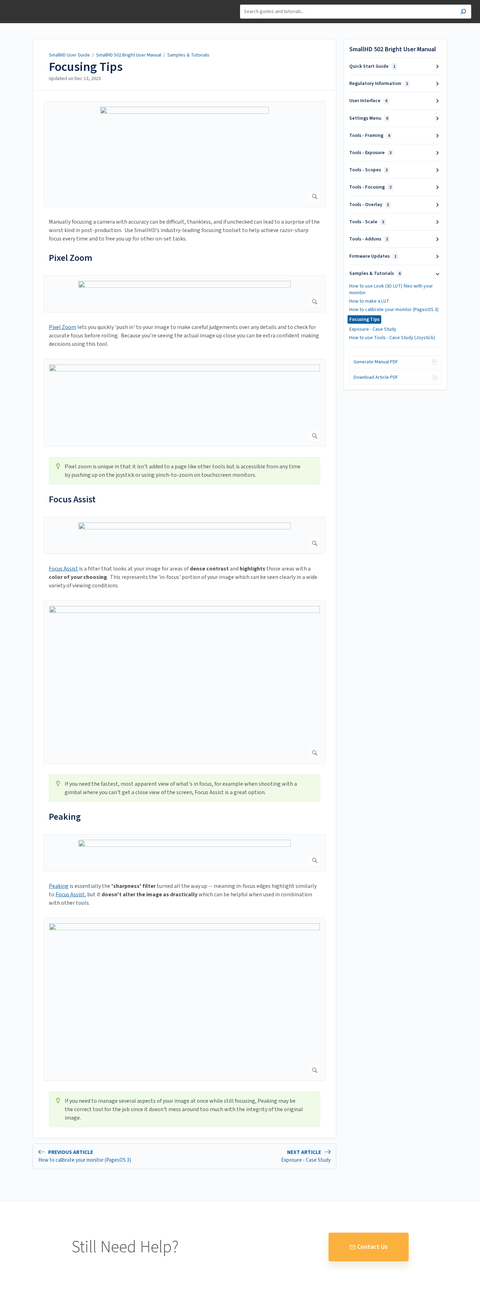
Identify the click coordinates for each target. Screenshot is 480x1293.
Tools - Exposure (370, 152)
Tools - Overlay (369, 204)
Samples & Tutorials (188, 55)
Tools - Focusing (370, 187)
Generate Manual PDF (375, 361)
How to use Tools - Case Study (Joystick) (392, 337)
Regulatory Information (378, 83)
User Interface (368, 100)
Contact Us (372, 1246)
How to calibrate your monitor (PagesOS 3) (394, 309)
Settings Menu (368, 118)
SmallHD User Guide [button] (30, 3)
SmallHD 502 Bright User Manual (128, 55)
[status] (184, 470)
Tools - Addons (368, 239)
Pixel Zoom (70, 257)
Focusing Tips (86, 67)
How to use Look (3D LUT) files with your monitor (391, 289)
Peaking (65, 816)
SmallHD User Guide (69, 55)
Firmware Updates (372, 256)
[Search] (463, 12)
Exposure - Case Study (372, 329)
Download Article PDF (375, 377)
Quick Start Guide (372, 66)
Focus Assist (72, 499)
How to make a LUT (369, 301)
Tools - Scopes (368, 169)
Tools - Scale (366, 221)
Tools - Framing (369, 135)
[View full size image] (184, 154)
